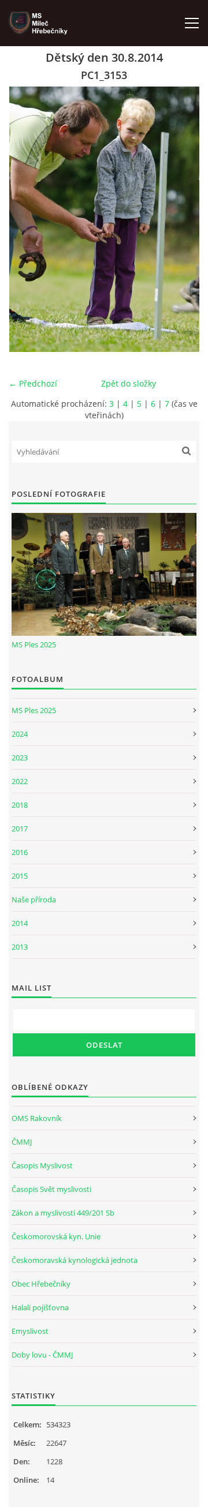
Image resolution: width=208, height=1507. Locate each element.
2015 (20, 876)
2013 (20, 947)
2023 (20, 757)
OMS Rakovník (37, 1118)
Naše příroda (34, 899)
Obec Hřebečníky (41, 1284)
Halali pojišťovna (40, 1307)
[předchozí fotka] (27, 219)
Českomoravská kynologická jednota (75, 1260)
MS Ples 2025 (34, 644)
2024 (20, 734)
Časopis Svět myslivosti (51, 1189)
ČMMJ (22, 1142)
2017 (20, 828)
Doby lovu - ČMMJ (42, 1354)
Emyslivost (30, 1331)
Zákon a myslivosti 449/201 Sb (63, 1213)
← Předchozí (33, 383)
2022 (20, 781)
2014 (20, 923)
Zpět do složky (128, 383)
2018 (20, 805)
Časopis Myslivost (42, 1165)
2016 (20, 852)
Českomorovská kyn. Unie (56, 1236)
